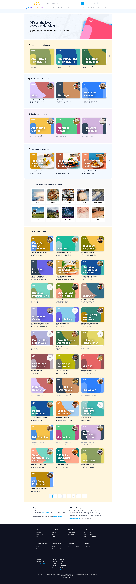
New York (54, 559)
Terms (91, 532)
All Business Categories (40, 563)
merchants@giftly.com (72, 538)
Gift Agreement (93, 536)
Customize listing (71, 532)
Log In (53, 536)
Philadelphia (54, 561)
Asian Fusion (70, 550)
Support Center (45, 512)
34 (78, 496)
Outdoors (52, 219)
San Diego (54, 565)
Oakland (62, 559)
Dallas (53, 550)
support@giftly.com (57, 516)
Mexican (69, 555)
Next (84, 496)
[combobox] (65, 3)
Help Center (38, 532)
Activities (37, 219)
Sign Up (53, 534)
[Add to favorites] (54, 49)
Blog (85, 538)
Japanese (78, 555)
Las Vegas (54, 555)
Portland (54, 563)
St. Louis (61, 563)
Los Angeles (62, 555)
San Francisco (63, 565)
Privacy (91, 534)
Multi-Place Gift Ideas (88, 546)
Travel (37, 202)
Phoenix (61, 561)
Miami (53, 557)
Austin (61, 546)
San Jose (54, 567)
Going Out (68, 219)
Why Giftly (54, 532)
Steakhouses (78, 546)
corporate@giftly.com (56, 538)
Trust (85, 536)
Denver (61, 550)
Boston (53, 548)
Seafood (53, 202)
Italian (69, 548)
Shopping (83, 202)
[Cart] (94, 3)
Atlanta (53, 546)
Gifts (64, 11)
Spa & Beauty (98, 219)
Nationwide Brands (40, 561)
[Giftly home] (36, 3)
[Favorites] (90, 3)
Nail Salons (83, 219)
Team (85, 532)
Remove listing (71, 534)
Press (85, 534)
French (77, 548)
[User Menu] (100, 3)
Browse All (62, 569)
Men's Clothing (98, 202)
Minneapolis (62, 557)
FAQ (37, 536)
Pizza (77, 550)
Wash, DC (54, 569)
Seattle (61, 567)
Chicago (62, 548)
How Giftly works (39, 534)
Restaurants (68, 202)
